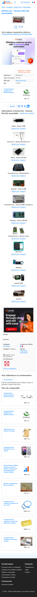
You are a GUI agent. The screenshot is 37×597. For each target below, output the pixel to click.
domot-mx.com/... (21, 80)
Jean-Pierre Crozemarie (23, 351)
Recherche (15, 2)
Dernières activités (7, 584)
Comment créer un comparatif (11, 567)
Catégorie (6, 344)
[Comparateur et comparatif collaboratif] (7, 2)
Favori (15, 27)
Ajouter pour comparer (27, 113)
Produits (9, 7)
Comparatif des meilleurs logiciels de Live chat (11, 503)
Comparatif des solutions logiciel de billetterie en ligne (10, 521)
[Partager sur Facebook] (22, 106)
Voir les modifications (9, 368)
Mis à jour (6, 355)
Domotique (27, 7)
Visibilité (6, 349)
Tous (3, 7)
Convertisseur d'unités (8, 575)
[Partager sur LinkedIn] (28, 106)
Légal (26, 569)
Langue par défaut (26, 344)
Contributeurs (8, 359)
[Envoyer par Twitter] (25, 106)
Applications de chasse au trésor (9, 430)
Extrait (5, 334)
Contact (27, 572)
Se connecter (25, 2)
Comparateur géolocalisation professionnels (9, 394)
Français (33, 2)
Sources (6, 339)
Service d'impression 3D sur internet (11, 484)
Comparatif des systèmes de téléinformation (17, 34)
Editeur (22, 349)
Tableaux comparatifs (8, 572)
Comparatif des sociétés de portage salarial (10, 539)
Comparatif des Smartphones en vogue (9, 449)
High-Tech (17, 7)
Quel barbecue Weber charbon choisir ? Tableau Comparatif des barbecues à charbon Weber (11, 469)
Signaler (12, 106)
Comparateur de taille (8, 577)
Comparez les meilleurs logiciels (12, 569)
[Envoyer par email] (19, 106)
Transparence (29, 567)
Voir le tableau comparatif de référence (16, 32)
